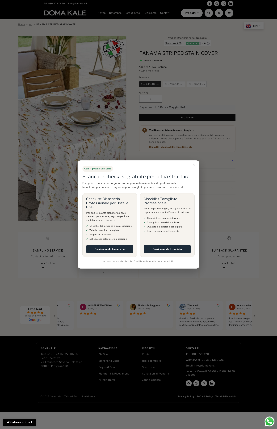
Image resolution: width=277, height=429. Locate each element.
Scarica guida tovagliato (167, 249)
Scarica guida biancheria (110, 249)
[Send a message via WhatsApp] (269, 421)
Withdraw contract (19, 422)
